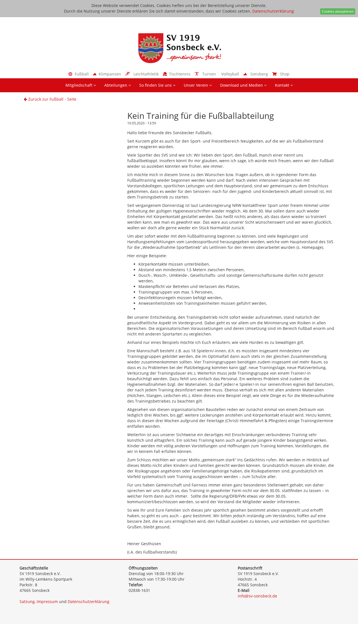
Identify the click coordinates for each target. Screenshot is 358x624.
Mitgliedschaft (79, 85)
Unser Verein (196, 85)
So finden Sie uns (156, 85)
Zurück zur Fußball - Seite (51, 99)
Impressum (47, 601)
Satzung (27, 601)
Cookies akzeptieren (338, 11)
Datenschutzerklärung (273, 11)
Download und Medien (242, 85)
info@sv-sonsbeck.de (257, 596)
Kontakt (282, 85)
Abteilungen (116, 85)
